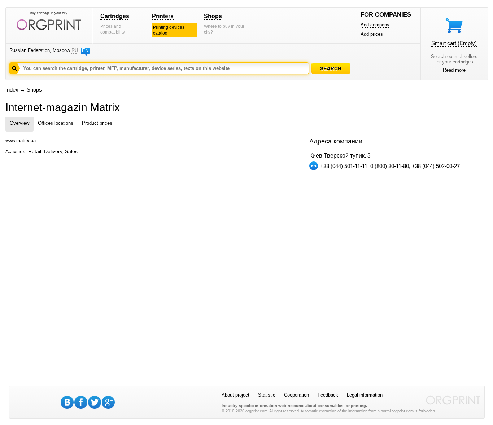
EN (85, 50)
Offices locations (55, 123)
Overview (19, 123)
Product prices (97, 123)
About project (235, 395)
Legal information (365, 395)
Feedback (328, 395)
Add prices (372, 34)
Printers (163, 16)
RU (74, 50)
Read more (454, 70)
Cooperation (296, 395)
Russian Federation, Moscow (39, 50)
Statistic (266, 395)
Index (11, 90)
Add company (375, 24)
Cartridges (114, 16)
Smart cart (454, 43)
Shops (213, 16)
